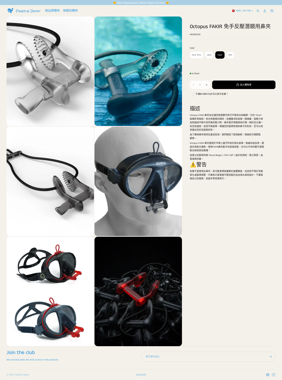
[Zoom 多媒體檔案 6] (138, 291)
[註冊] (270, 356)
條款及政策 (141, 375)
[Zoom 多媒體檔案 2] (138, 71)
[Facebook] (268, 375)
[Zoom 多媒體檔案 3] (50, 181)
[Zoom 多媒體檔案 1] (50, 71)
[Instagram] (273, 375)
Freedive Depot (21, 374)
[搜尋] (257, 10)
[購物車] (271, 10)
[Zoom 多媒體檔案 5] (50, 291)
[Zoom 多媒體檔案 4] (138, 181)
